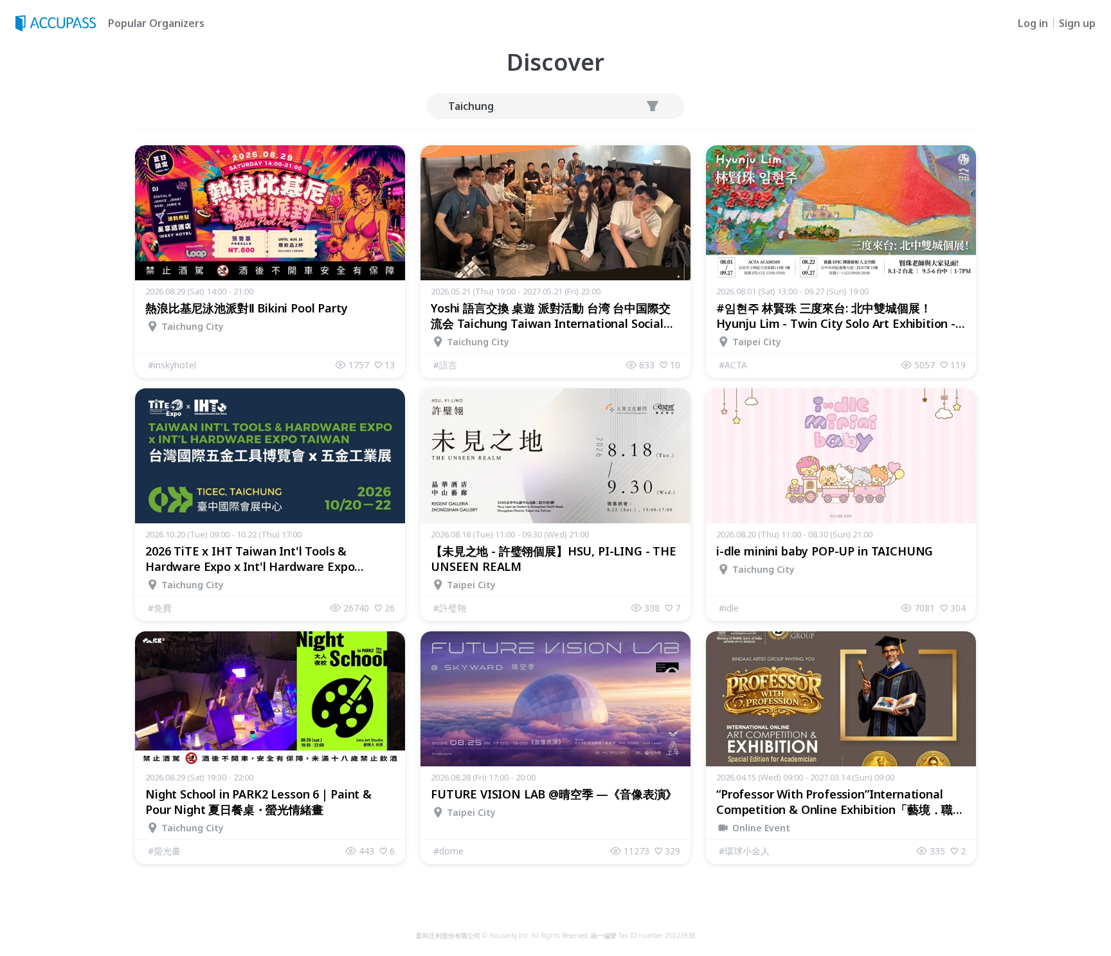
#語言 (445, 365)
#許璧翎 (449, 608)
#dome (448, 851)
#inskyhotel (172, 365)
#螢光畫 (164, 851)
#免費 (160, 608)
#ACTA (733, 365)
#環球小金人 (744, 851)
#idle (729, 608)
